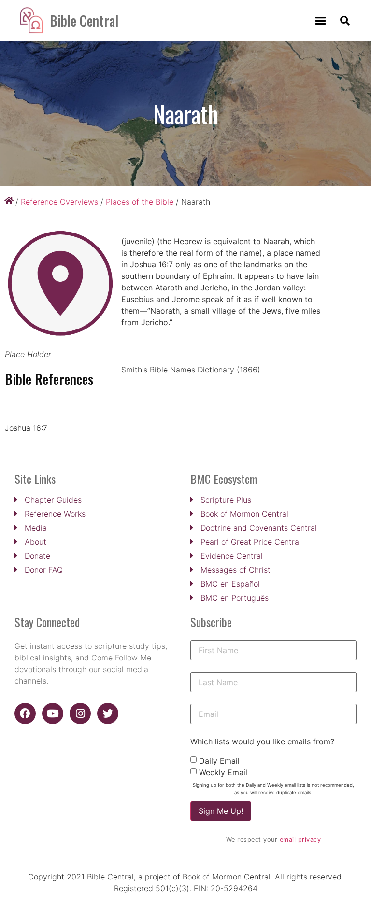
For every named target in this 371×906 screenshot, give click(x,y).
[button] (321, 21)
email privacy (300, 839)
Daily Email (219, 761)
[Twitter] (107, 713)
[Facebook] (25, 713)
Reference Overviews (59, 201)
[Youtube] (52, 713)
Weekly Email (223, 772)
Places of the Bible (139, 201)
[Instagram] (80, 713)
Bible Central (84, 20)
